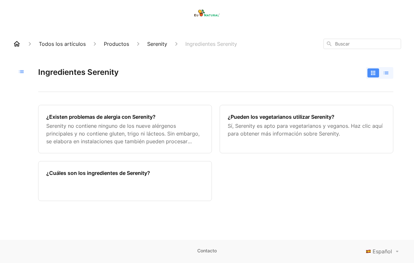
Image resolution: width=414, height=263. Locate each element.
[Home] (17, 44)
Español (382, 251)
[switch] (379, 73)
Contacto (207, 250)
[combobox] (362, 44)
